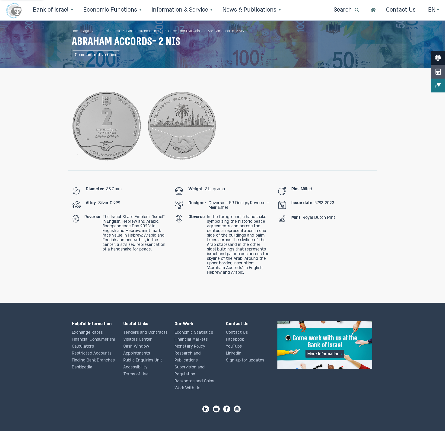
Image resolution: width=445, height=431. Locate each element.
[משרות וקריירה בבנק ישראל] (325, 345)
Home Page (80, 31)
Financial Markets (191, 339)
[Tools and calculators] (438, 72)
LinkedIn (233, 353)
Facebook (235, 339)
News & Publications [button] (250, 10)
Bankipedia (82, 367)
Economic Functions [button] (111, 10)
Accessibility (135, 367)
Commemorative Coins (184, 31)
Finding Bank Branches (93, 360)
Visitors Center (137, 339)
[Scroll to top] (432, 418)
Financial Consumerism (93, 339)
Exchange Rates (87, 332)
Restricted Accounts (91, 353)
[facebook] (226, 409)
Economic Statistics (194, 332)
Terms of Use (136, 374)
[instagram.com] (237, 409)
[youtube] (216, 409)
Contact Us (237, 332)
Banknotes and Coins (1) (143, 31)
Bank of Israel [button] (51, 10)
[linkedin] (205, 409)
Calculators (83, 346)
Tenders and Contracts (145, 332)
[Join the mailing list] (438, 85)
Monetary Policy (190, 346)
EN (432, 10)
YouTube (234, 346)
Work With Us (187, 388)
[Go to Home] (373, 10)
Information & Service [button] (181, 10)
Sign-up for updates (245, 360)
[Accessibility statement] (438, 58)
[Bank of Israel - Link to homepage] (14, 10)
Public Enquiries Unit (142, 360)
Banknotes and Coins (194, 381)
